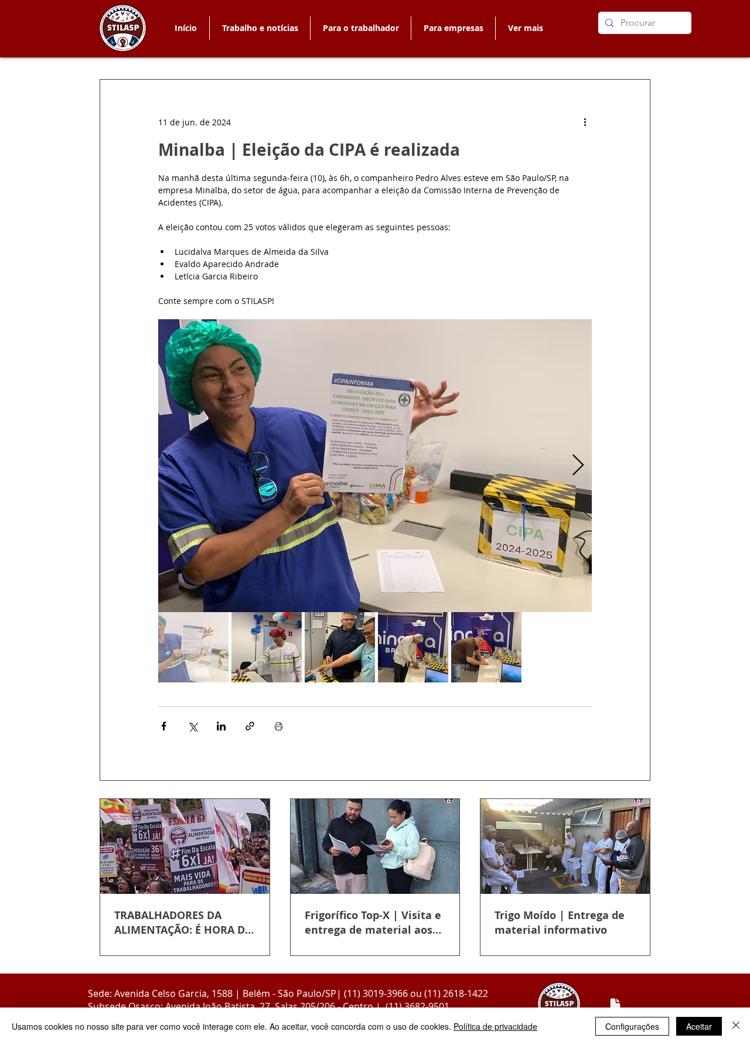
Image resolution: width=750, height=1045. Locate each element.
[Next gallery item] (578, 466)
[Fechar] (736, 1026)
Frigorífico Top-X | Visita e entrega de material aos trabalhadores (373, 922)
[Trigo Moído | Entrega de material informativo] (565, 846)
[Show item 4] (413, 647)
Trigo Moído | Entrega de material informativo (560, 922)
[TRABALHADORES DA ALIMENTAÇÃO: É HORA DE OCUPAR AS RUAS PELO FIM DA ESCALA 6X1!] (185, 846)
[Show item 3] (340, 647)
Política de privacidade (495, 1026)
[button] (360, 28)
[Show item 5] (486, 647)
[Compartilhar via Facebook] (163, 726)
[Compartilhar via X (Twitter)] (192, 726)
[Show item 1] (193, 647)
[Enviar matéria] (615, 1004)
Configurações (632, 1026)
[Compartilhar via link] (249, 726)
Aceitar (699, 1026)
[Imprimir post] (278, 726)
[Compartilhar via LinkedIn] (221, 726)
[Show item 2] (266, 647)
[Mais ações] (585, 122)
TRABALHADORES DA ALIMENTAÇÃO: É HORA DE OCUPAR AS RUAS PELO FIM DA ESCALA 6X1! (182, 922)
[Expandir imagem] (375, 465)
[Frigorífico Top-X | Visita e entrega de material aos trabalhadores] (375, 846)
